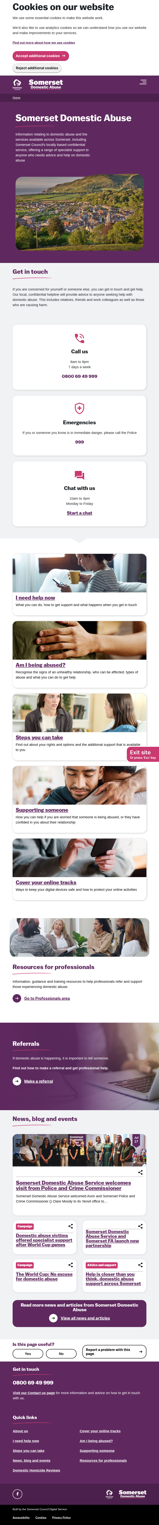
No (61, 1354)
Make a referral (38, 1081)
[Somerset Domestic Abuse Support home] (38, 85)
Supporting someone (97, 1451)
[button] (140, 1172)
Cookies (40, 1517)
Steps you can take (28, 1451)
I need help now (26, 1441)
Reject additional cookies (37, 68)
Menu (144, 82)
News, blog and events (31, 1461)
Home (16, 97)
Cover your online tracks (100, 1431)
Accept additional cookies (38, 56)
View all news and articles (85, 1318)
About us (20, 1431)
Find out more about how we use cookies (44, 43)
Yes (28, 1354)
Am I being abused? (96, 1441)
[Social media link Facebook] (17, 1494)
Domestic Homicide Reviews (36, 1470)
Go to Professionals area (47, 998)
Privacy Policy (61, 1517)
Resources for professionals (103, 1461)
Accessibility (21, 1517)
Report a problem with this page (108, 1352)
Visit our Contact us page (34, 1393)
